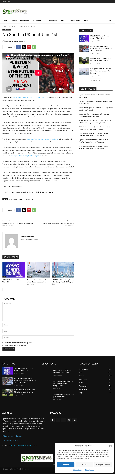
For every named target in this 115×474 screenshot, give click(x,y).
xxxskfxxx (82, 120)
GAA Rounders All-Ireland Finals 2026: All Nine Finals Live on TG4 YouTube (101, 48)
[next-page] (7, 289)
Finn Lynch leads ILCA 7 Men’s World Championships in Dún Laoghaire (36, 282)
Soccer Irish (53, 20)
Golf (4, 276)
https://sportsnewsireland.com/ (29, 239)
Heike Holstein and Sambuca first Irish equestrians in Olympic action (63, 383)
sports (28, 199)
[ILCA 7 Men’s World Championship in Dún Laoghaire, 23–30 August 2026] (63, 270)
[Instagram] (69, 420)
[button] (110, 446)
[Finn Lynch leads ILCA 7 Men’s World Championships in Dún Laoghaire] (38, 270)
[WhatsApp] (34, 47)
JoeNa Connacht (12, 41)
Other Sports (38, 20)
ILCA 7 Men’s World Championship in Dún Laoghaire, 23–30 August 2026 (63, 282)
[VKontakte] (74, 420)
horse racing (13, 199)
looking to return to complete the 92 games (26, 156)
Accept (66, 465)
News (85, 20)
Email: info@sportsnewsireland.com (24, 445)
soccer (21, 199)
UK (32, 199)
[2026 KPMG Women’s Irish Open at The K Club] (13, 270)
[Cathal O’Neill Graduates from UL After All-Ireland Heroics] (84, 60)
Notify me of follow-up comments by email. (19, 343)
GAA (5, 20)
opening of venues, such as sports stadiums (42, 139)
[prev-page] (3, 289)
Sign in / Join (6, 1)
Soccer (14, 20)
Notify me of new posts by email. (15, 345)
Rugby (63, 20)
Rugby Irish (24, 20)
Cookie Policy (77, 470)
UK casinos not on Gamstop (12, 436)
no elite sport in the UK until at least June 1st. (28, 97)
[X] (24, 47)
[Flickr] (63, 420)
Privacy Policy (89, 470)
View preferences (103, 465)
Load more (94, 80)
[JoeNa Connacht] (3, 41)
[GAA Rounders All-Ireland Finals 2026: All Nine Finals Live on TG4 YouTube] (84, 48)
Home (4, 26)
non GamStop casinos (10, 441)
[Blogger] (52, 420)
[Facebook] (18, 47)
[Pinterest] (29, 47)
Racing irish (75, 20)
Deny (84, 465)
